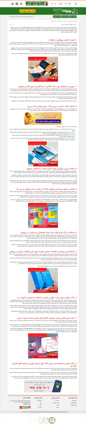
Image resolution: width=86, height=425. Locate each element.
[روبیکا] (12, 4)
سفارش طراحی (65, 17)
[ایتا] (17, 4)
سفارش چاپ (73, 17)
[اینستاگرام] (21, 4)
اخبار (40, 403)
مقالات (55, 3)
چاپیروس (20, 412)
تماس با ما (39, 407)
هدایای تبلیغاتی (57, 17)
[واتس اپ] (26, 407)
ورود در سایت (75, 3)
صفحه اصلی (39, 400)
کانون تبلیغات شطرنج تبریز (72, 21)
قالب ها (51, 4)
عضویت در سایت (69, 3)
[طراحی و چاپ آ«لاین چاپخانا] (43, 118)
